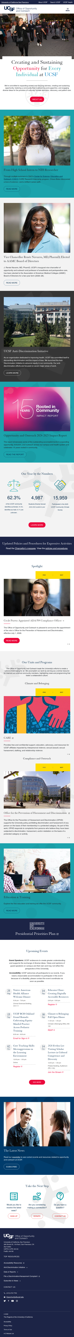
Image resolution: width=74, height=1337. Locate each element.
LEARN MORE (12, 372)
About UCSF (42, 2)
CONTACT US (60, 1216)
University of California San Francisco (15, 2)
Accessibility (7, 1322)
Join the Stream (54, 1072)
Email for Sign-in (20, 1038)
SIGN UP (13, 1216)
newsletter (16, 1157)
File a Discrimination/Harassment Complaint (22, 1276)
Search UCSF (55, 2)
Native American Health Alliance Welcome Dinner (22, 993)
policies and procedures (56, 548)
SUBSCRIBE (11, 1166)
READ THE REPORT (15, 454)
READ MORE (11, 188)
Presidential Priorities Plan (37, 934)
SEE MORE (37, 1082)
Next (61, 575)
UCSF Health (68, 2)
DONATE (37, 1216)
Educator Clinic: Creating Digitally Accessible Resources (58, 993)
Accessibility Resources (14, 1263)
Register (51, 1004)
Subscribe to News (12, 1280)
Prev (44, 575)
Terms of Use (8, 1329)
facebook (8, 1302)
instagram (17, 1302)
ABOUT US (37, 99)
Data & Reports (11, 1272)
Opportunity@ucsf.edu (15, 1297)
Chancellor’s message (25, 548)
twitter (5, 1302)
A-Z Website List (9, 1333)
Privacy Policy (8, 1326)
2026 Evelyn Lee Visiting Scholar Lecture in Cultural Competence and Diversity (57, 1052)
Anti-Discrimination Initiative (15, 1267)
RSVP (50, 1030)
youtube (12, 1302)
